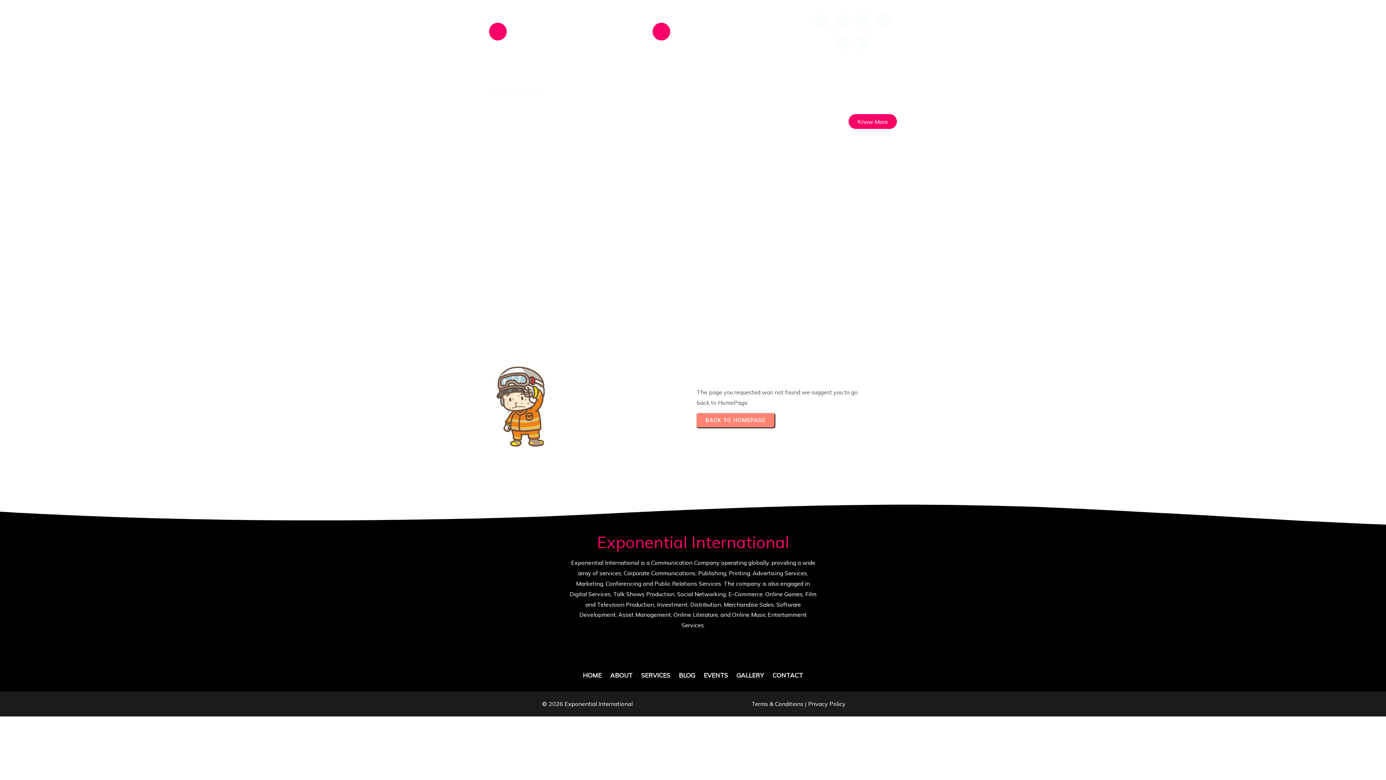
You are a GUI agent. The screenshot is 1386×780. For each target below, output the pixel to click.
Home (625, 255)
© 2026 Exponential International (587, 703)
